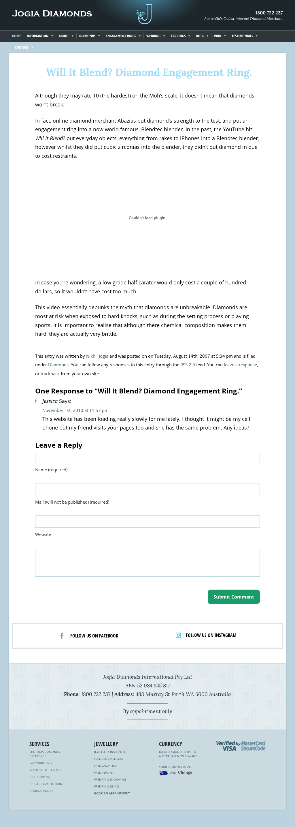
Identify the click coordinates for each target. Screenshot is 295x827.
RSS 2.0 (187, 364)
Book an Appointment (112, 793)
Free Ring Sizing (106, 786)
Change (185, 772)
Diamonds (58, 364)
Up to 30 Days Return (45, 784)
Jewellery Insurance (110, 752)
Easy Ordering (40, 763)
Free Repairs (103, 772)
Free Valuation (106, 766)
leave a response (240, 364)
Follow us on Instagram (211, 635)
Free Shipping (39, 777)
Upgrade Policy (41, 791)
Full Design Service (109, 759)
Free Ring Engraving (110, 779)
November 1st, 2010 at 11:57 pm (75, 410)
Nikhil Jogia (97, 356)
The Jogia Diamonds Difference (44, 754)
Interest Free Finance (46, 770)
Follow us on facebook (94, 636)
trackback (50, 373)
